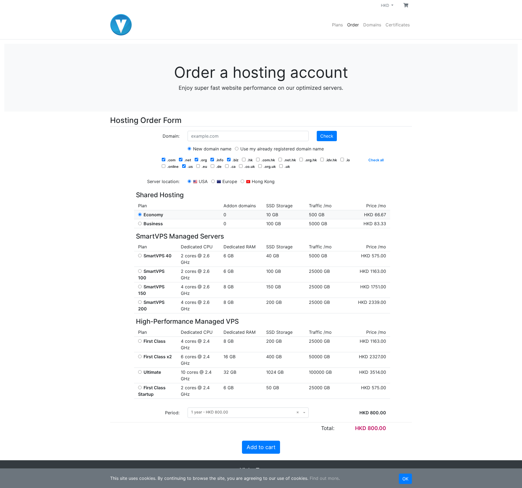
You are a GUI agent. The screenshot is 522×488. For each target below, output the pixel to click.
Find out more (324, 478)
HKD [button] (385, 5)
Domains (372, 24)
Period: (172, 412)
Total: (327, 428)
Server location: (163, 181)
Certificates (398, 24)
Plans (337, 24)
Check (326, 136)
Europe (229, 181)
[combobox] (248, 412)
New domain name (211, 149)
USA (202, 181)
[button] (406, 5)
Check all (376, 160)
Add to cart (261, 447)
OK (405, 478)
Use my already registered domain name (281, 149)
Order (353, 24)
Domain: (171, 136)
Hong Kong (262, 181)
